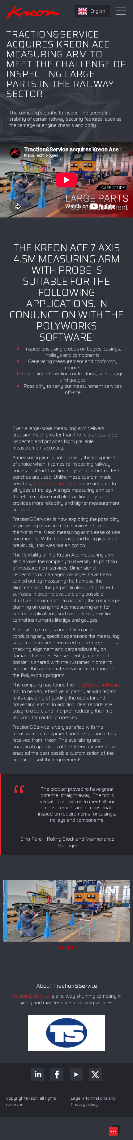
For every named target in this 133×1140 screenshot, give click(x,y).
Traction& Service (30, 996)
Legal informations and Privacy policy (93, 1101)
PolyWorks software (97, 685)
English (97, 11)
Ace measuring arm (54, 483)
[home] (29, 10)
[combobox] (92, 11)
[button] (59, 947)
